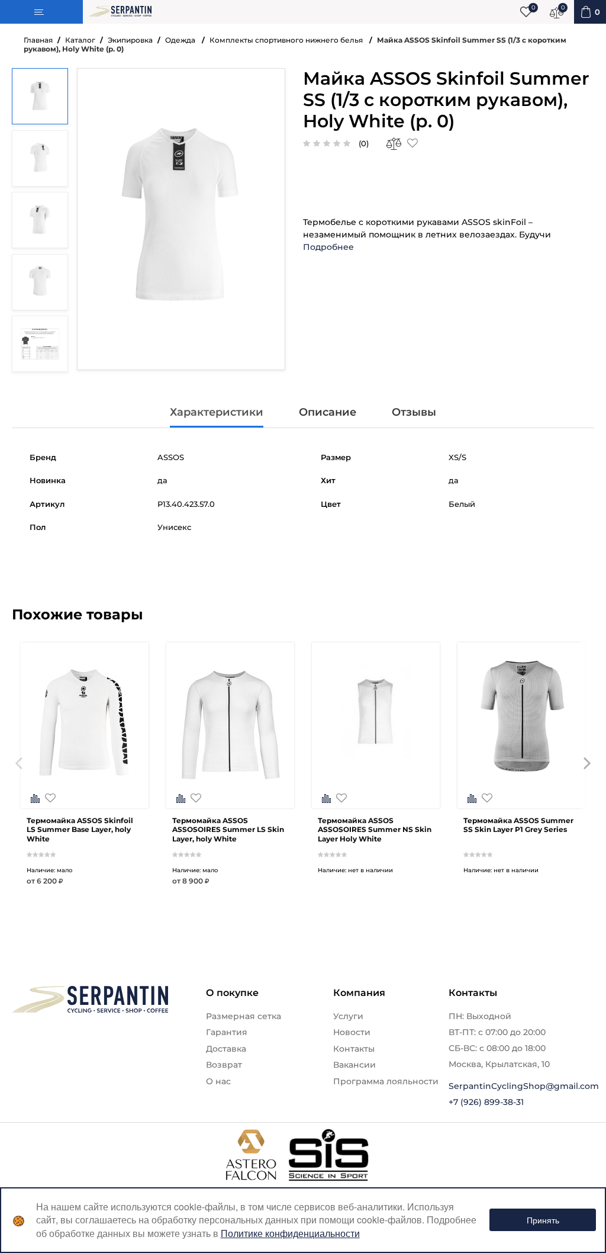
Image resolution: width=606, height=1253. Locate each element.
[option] (84, 781)
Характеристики (216, 412)
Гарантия (226, 1032)
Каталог (80, 40)
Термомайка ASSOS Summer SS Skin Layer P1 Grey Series (518, 825)
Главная (38, 40)
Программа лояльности (386, 1081)
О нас (218, 1081)
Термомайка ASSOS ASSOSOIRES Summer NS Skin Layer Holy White (374, 830)
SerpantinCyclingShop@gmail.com (524, 1086)
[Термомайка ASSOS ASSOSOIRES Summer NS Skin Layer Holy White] (376, 799)
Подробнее (328, 247)
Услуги (348, 1016)
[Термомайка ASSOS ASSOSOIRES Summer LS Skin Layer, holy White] (230, 799)
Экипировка (130, 40)
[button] (18, 782)
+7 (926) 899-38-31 (486, 1102)
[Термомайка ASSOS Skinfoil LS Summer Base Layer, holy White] (85, 799)
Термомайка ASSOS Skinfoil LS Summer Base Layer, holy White (80, 830)
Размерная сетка (243, 1016)
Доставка (226, 1049)
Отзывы (414, 412)
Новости (351, 1032)
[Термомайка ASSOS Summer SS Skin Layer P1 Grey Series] (521, 799)
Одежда (181, 40)
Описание (327, 412)
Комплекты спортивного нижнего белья (287, 40)
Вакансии (354, 1065)
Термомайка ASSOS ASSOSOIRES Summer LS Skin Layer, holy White (228, 830)
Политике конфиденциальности (290, 1233)
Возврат (224, 1065)
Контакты (354, 1049)
